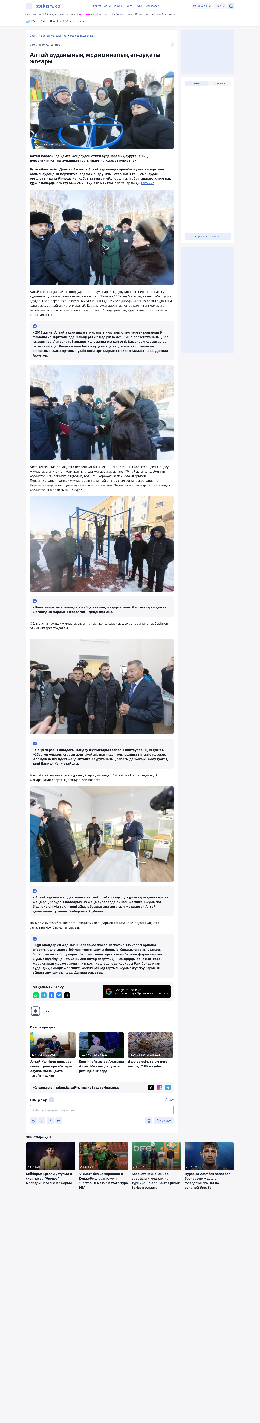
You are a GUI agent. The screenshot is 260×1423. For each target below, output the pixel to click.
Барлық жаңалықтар (54, 35)
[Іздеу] (231, 6)
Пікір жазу (164, 1121)
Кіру (171, 1099)
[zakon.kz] (48, 6)
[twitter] (67, 995)
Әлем (107, 6)
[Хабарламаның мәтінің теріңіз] (102, 1110)
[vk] (59, 995)
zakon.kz (147, 183)
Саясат (97, 6)
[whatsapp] (36, 995)
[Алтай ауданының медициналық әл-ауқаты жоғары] (102, 237)
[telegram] (44, 995)
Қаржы (117, 6)
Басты (33, 35)
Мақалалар (152, 6)
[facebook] (51, 995)
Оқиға (128, 6)
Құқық (139, 6)
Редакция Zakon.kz (81, 35)
